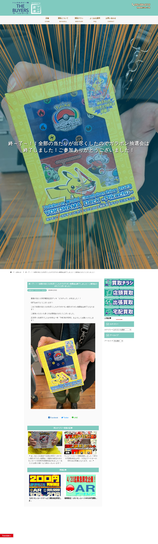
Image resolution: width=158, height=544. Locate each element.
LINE (76, 418)
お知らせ (31, 290)
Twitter (66, 418)
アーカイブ (108, 341)
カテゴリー (108, 330)
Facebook (54, 418)
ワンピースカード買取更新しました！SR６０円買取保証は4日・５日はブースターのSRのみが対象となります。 (81, 458)
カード (44, 290)
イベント (37, 290)
